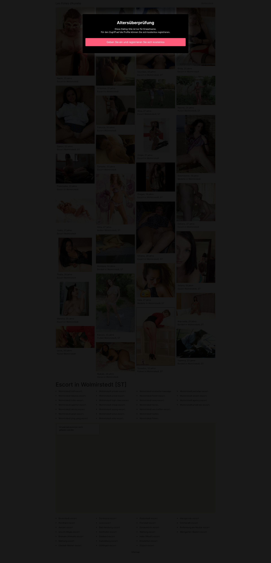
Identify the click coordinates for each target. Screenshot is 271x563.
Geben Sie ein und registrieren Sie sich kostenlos (135, 42)
